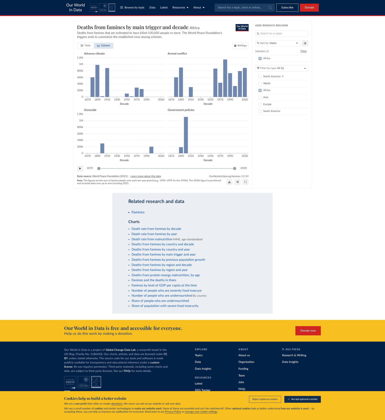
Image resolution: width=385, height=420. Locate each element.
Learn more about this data (146, 176)
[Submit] (270, 7)
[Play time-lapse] (80, 168)
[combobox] (245, 8)
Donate (309, 7)
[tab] (85, 46)
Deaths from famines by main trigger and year (164, 254)
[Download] (229, 182)
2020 (243, 168)
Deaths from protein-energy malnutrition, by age (166, 275)
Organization (246, 362)
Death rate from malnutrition (152, 239)
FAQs (127, 371)
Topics (199, 355)
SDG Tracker (202, 390)
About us (244, 355)
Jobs (241, 382)
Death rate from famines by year (154, 234)
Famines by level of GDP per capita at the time (164, 285)
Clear (304, 51)
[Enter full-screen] (245, 182)
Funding (243, 368)
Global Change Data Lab (121, 350)
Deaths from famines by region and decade (162, 265)
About (197, 7)
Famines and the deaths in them (154, 280)
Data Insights (203, 368)
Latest (164, 7)
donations (117, 404)
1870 (90, 168)
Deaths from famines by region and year (160, 270)
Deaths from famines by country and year (161, 249)
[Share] (237, 182)
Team (241, 375)
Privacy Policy (173, 412)
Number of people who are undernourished (162, 295)
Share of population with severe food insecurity (165, 305)
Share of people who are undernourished (160, 300)
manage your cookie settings (201, 412)
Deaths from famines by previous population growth (168, 259)
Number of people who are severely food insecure (167, 290)
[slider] (99, 168)
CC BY (245, 176)
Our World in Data (75, 7)
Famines (138, 212)
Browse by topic (135, 7)
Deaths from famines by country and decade (163, 244)
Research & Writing (294, 355)
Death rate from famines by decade (156, 228)
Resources (178, 7)
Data (152, 7)
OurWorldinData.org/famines (224, 176)
